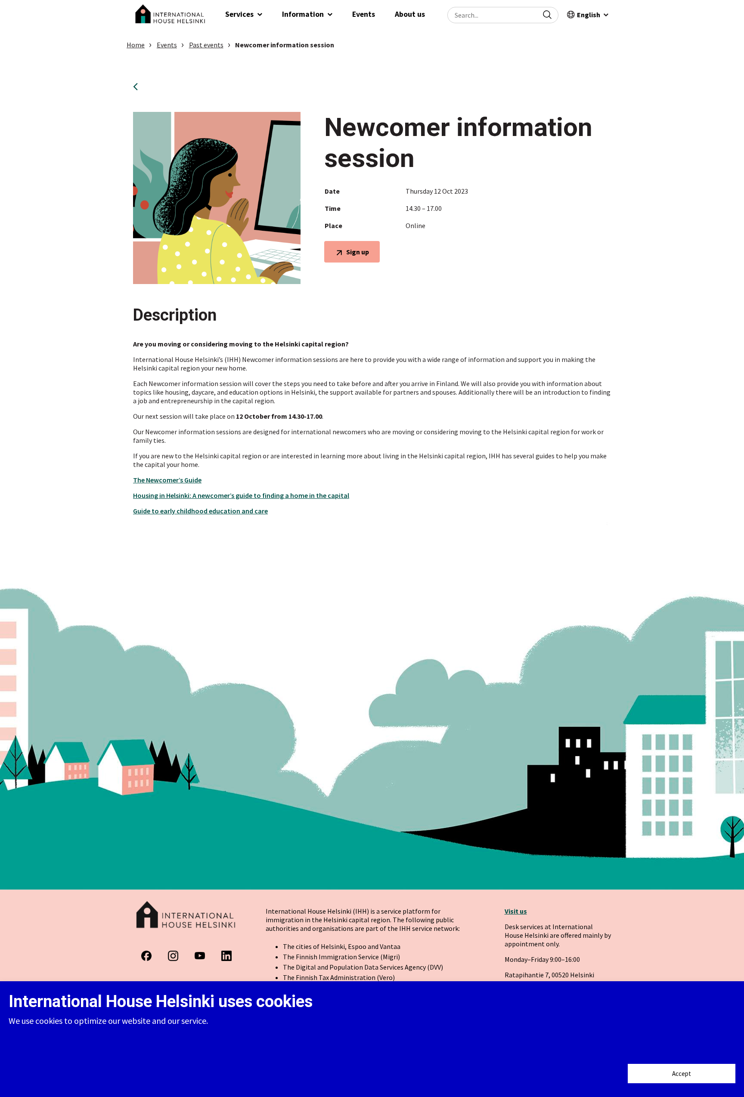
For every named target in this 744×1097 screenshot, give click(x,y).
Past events (206, 44)
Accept (681, 1073)
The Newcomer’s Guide (167, 480)
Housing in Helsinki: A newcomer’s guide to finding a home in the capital (241, 495)
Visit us (516, 911)
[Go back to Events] (138, 86)
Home (136, 44)
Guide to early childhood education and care (200, 511)
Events (167, 44)
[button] (244, 15)
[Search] (547, 14)
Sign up (357, 254)
